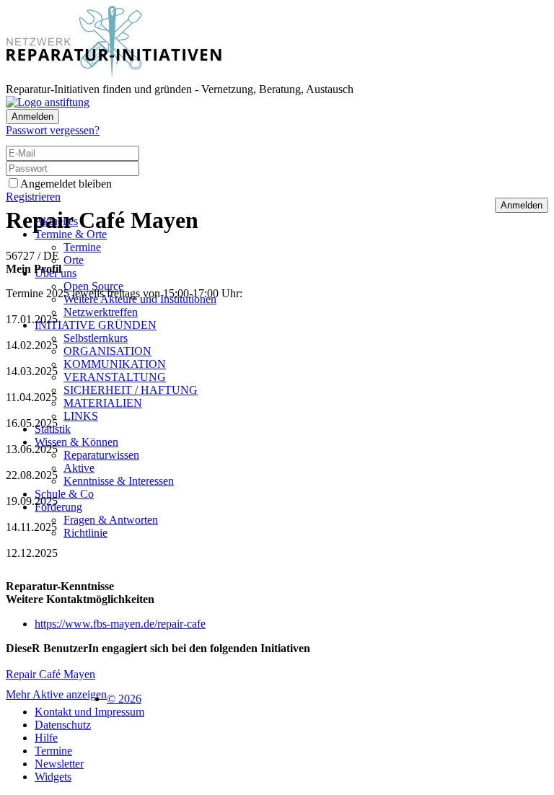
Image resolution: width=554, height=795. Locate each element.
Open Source (93, 286)
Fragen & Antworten (110, 520)
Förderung (58, 507)
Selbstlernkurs (95, 338)
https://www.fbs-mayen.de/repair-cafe (120, 624)
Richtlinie (85, 533)
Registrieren (33, 196)
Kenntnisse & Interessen (118, 481)
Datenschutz (63, 725)
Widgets (53, 776)
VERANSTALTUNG (114, 377)
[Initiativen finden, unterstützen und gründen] (114, 76)
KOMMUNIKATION (114, 364)
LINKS (80, 416)
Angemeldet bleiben (66, 183)
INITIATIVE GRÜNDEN (96, 325)
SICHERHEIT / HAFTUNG (130, 390)
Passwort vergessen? (53, 130)
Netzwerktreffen (100, 312)
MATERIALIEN (102, 403)
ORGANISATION (107, 351)
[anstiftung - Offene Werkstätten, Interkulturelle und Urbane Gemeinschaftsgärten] (47, 102)
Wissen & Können (76, 442)
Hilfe (46, 738)
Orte (73, 260)
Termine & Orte (71, 234)
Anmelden (32, 116)
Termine (82, 247)
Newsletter (59, 763)
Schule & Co (64, 494)
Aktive (78, 468)
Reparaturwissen (101, 455)
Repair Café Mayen (50, 674)
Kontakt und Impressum (89, 712)
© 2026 (124, 699)
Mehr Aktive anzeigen (56, 694)
